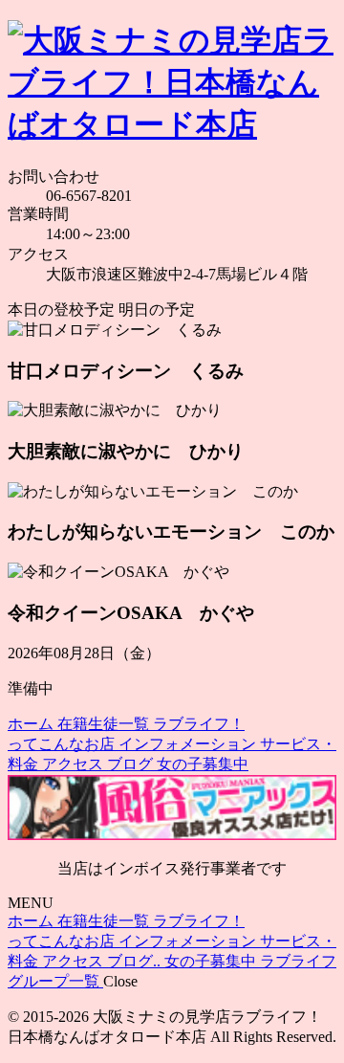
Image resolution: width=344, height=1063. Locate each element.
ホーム (32, 724)
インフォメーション (189, 744)
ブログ (132, 764)
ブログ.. (135, 961)
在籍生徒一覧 (105, 724)
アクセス (74, 764)
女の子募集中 (202, 764)
